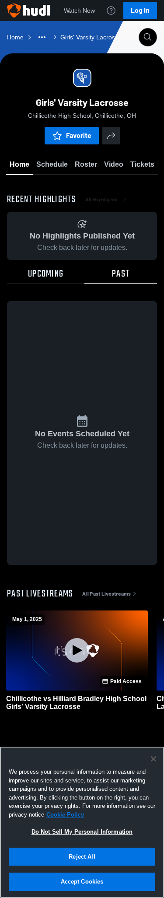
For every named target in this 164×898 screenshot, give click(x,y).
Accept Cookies (82, 881)
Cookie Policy (65, 814)
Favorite (78, 135)
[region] (82, 822)
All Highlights (101, 199)
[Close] (153, 758)
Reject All (82, 856)
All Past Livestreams (106, 593)
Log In (140, 10)
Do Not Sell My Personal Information (82, 831)
